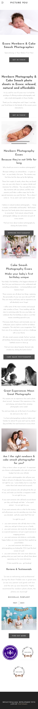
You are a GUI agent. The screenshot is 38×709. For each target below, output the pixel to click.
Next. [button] (22, 603)
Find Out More (19, 636)
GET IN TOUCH (19, 115)
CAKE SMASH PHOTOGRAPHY (19, 357)
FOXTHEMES (22, 704)
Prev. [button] (15, 603)
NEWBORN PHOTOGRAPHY (19, 233)
